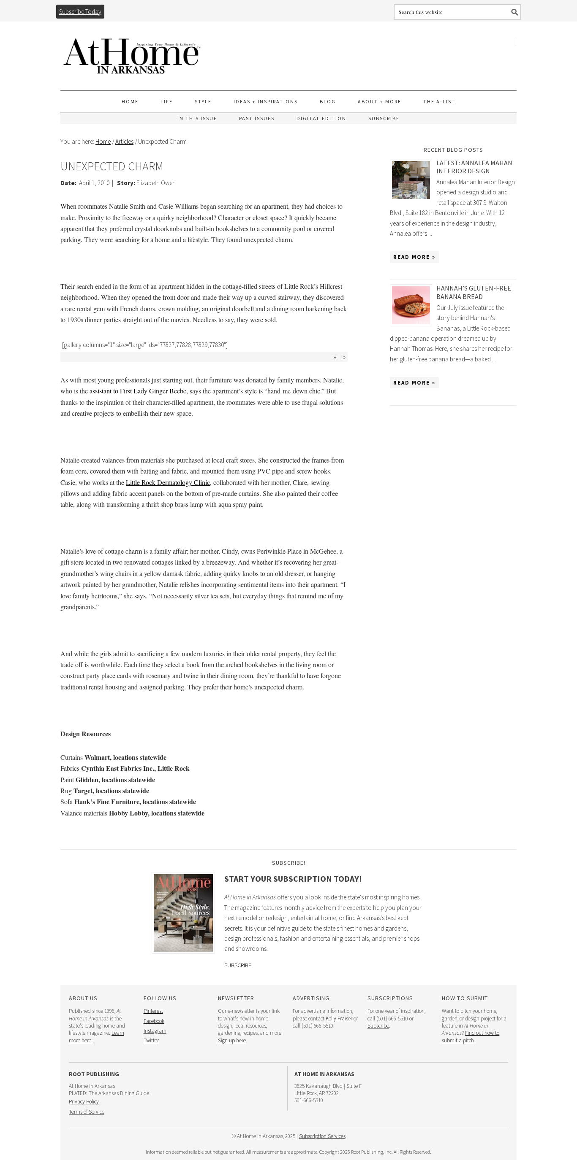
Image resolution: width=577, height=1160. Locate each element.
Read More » (414, 257)
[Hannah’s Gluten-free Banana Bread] (413, 305)
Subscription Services (322, 1136)
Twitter (151, 1040)
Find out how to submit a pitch (470, 1036)
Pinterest (153, 1011)
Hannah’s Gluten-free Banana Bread (473, 292)
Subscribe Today (80, 12)
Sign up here (232, 1040)
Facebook (154, 1021)
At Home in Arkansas (132, 52)
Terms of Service (86, 1111)
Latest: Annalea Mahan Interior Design (474, 167)
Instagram (155, 1030)
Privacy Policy (84, 1101)
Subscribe (237, 965)
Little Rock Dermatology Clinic (168, 482)
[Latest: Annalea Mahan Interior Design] (413, 180)
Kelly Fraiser (339, 1018)
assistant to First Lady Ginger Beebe (138, 390)
